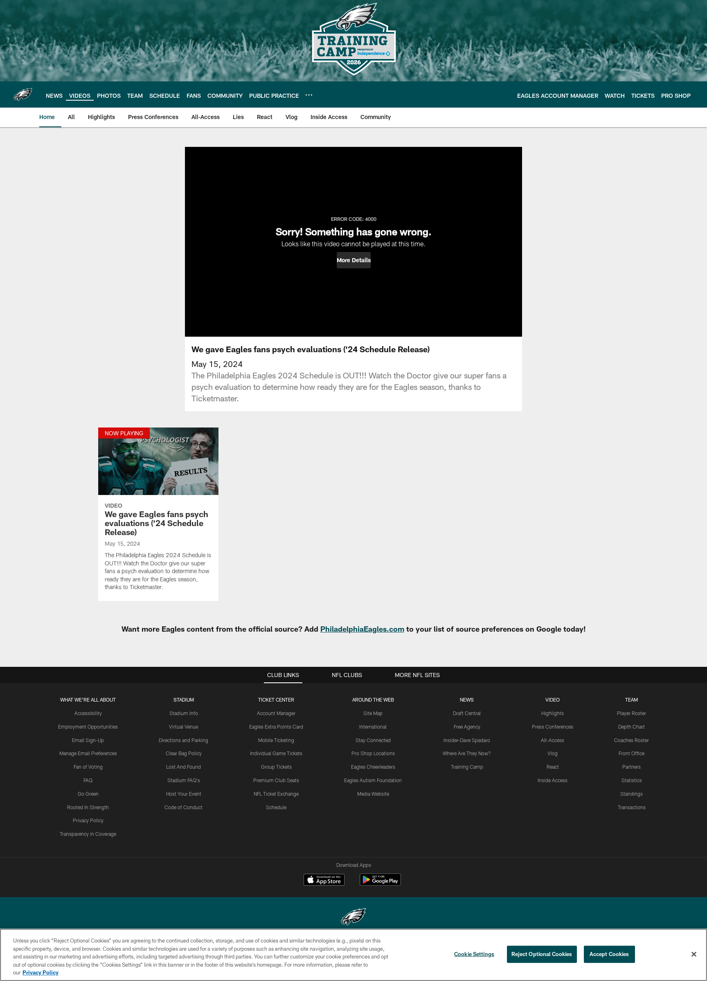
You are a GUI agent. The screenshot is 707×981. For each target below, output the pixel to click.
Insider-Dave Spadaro (467, 740)
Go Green (88, 793)
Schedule (276, 807)
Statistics (631, 780)
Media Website (373, 793)
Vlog (552, 753)
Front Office (631, 753)
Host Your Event (183, 793)
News (467, 699)
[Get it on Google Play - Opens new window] (380, 884)
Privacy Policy (88, 820)
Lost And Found (183, 767)
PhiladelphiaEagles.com (362, 628)
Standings (631, 793)
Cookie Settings (474, 954)
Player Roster (631, 713)
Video (552, 699)
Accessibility (88, 713)
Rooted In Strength (88, 807)
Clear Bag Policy (184, 753)
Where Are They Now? (467, 753)
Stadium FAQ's (183, 780)
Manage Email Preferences (88, 753)
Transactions (632, 807)
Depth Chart (631, 726)
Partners (631, 767)
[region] (353, 955)
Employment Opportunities (88, 726)
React (553, 767)
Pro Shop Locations (373, 753)
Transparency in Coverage (88, 834)
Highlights (552, 713)
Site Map (373, 713)
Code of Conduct (183, 807)
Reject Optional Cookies (541, 954)
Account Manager (276, 713)
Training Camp (467, 767)
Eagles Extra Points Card (276, 726)
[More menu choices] (309, 95)
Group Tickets (276, 767)
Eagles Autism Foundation (373, 780)
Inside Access (552, 780)
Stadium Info (183, 713)
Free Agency (467, 726)
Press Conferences (552, 726)
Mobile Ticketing (276, 740)
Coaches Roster (631, 740)
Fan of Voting (88, 767)
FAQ (87, 780)
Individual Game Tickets (276, 753)
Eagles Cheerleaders (373, 767)
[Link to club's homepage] (23, 94)
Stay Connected (373, 740)
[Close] (694, 954)
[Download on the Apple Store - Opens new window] (324, 881)
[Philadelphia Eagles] (353, 918)
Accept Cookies (609, 954)
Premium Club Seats (276, 780)
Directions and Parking (183, 740)
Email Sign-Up (88, 740)
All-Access (552, 740)
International (373, 726)
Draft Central (467, 713)
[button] (354, 260)
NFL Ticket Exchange (276, 793)
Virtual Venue (183, 726)
